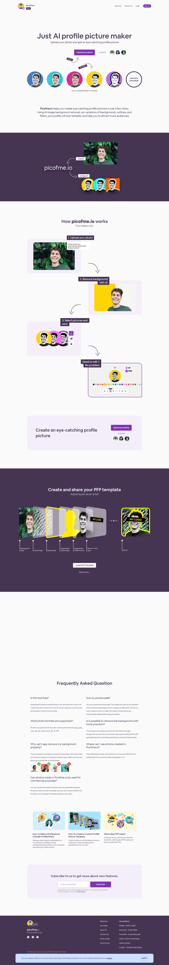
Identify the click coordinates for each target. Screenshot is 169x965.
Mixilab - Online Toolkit (127, 926)
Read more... (84, 572)
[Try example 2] (118, 52)
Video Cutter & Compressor (129, 939)
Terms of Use (105, 943)
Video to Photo (124, 943)
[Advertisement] (84, 20)
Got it (144, 958)
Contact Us (104, 934)
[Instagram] (28, 937)
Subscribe (100, 884)
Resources (128, 6)
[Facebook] (33, 937)
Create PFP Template (85, 565)
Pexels (95, 91)
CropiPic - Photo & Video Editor (130, 947)
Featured (118, 6)
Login (138, 6)
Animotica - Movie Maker (128, 930)
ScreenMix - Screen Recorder (129, 934)
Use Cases (103, 926)
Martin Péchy (83, 91)
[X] (37, 937)
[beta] (30, 925)
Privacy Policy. (80, 892)
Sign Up (147, 6)
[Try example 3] (123, 52)
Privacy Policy (105, 939)
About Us (103, 930)
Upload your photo (84, 52)
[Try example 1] (112, 52)
